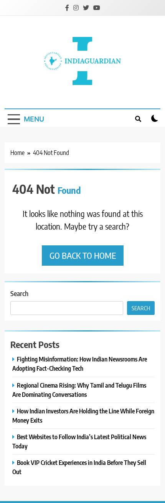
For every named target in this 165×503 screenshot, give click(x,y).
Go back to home (83, 255)
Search (19, 293)
